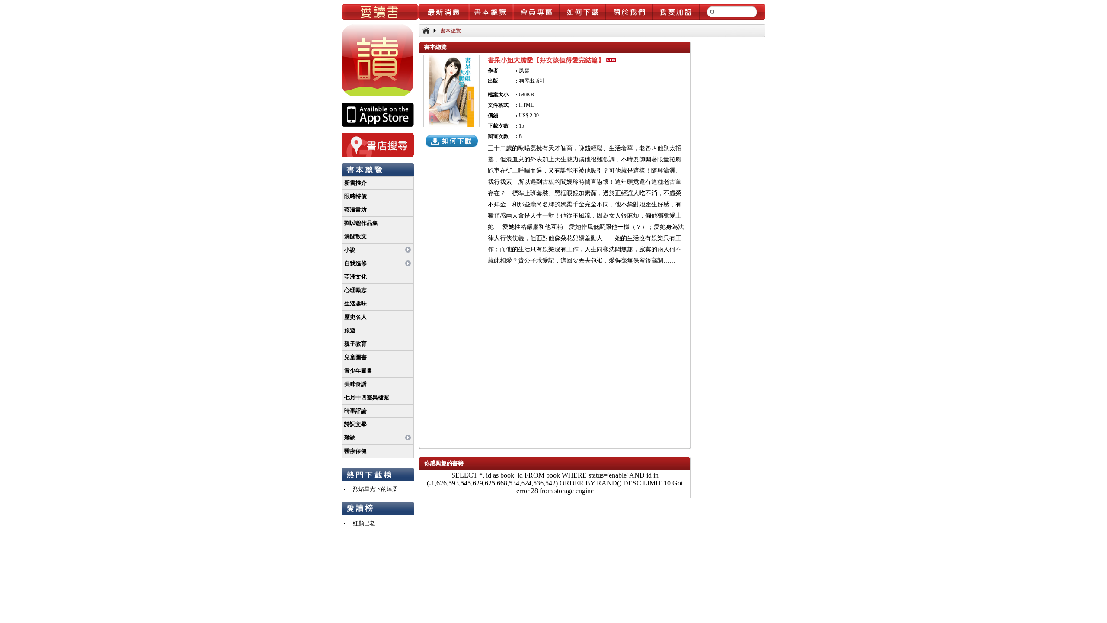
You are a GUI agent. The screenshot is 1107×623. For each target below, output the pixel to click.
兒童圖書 (355, 357)
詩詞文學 (355, 424)
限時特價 (355, 196)
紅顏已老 (364, 523)
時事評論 (355, 411)
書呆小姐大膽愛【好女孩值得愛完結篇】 (546, 60)
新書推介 (355, 183)
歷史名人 (355, 317)
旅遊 (349, 330)
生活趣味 (355, 303)
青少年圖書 (358, 370)
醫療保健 (355, 451)
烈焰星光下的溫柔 (375, 489)
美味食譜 (355, 384)
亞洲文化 (355, 276)
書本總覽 (450, 31)
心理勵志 (355, 290)
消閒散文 (355, 236)
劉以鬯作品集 (361, 223)
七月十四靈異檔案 (366, 397)
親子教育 (355, 343)
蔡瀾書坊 (355, 209)
